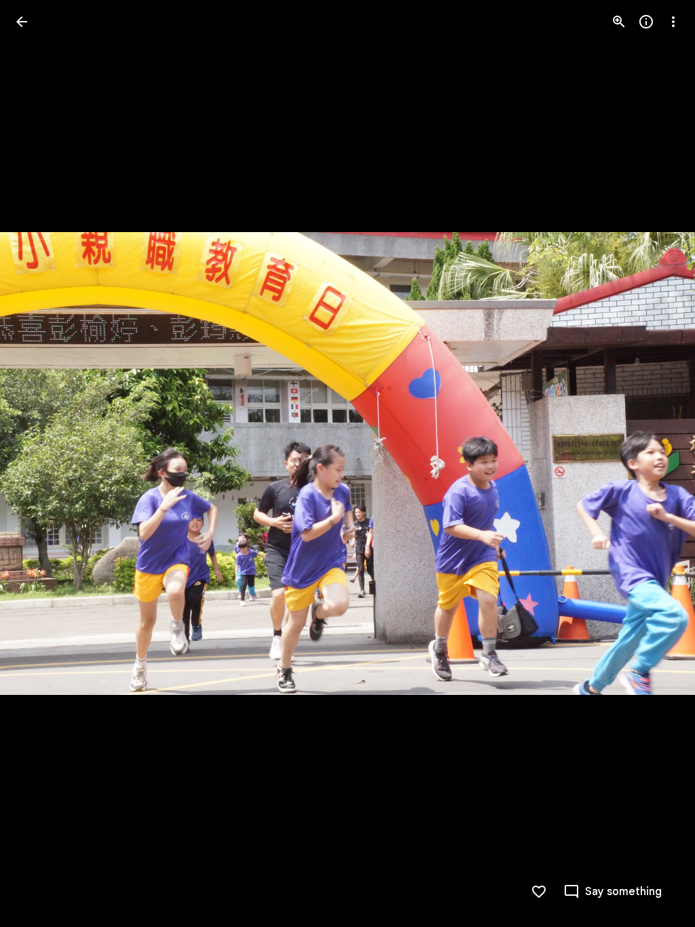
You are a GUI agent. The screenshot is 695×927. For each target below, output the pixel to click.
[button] (38, 463)
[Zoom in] (619, 21)
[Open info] (646, 21)
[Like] (539, 892)
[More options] (673, 21)
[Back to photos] (21, 21)
